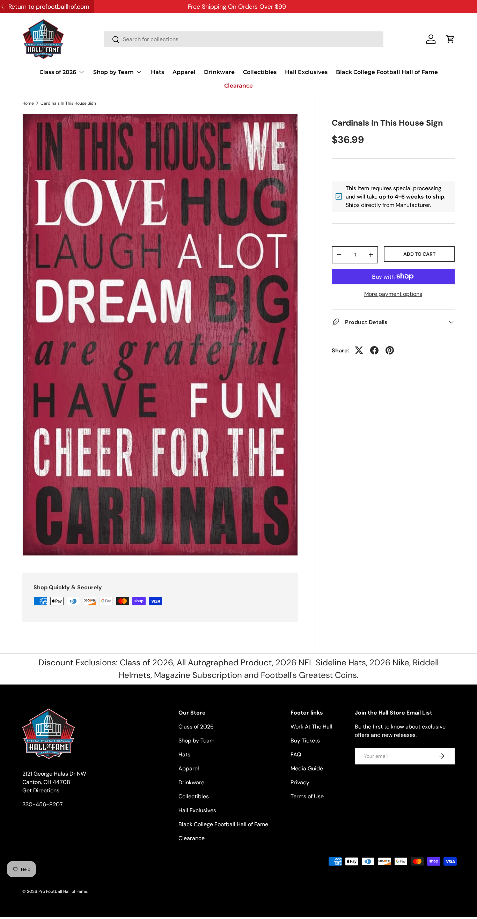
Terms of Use (307, 796)
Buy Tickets (305, 740)
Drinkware (219, 72)
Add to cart (419, 254)
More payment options (393, 293)
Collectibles (260, 72)
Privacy (300, 782)
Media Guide (307, 768)
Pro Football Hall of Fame (62, 891)
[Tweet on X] (359, 350)
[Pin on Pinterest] (389, 350)
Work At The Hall (311, 726)
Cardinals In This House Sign (68, 103)
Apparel (184, 72)
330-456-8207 (42, 804)
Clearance (238, 85)
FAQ (296, 754)
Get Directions (40, 790)
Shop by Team (113, 72)
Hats (157, 72)
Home (28, 103)
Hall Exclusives (306, 72)
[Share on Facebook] (374, 350)
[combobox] (243, 39)
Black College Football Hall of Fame (387, 72)
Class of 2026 (57, 72)
